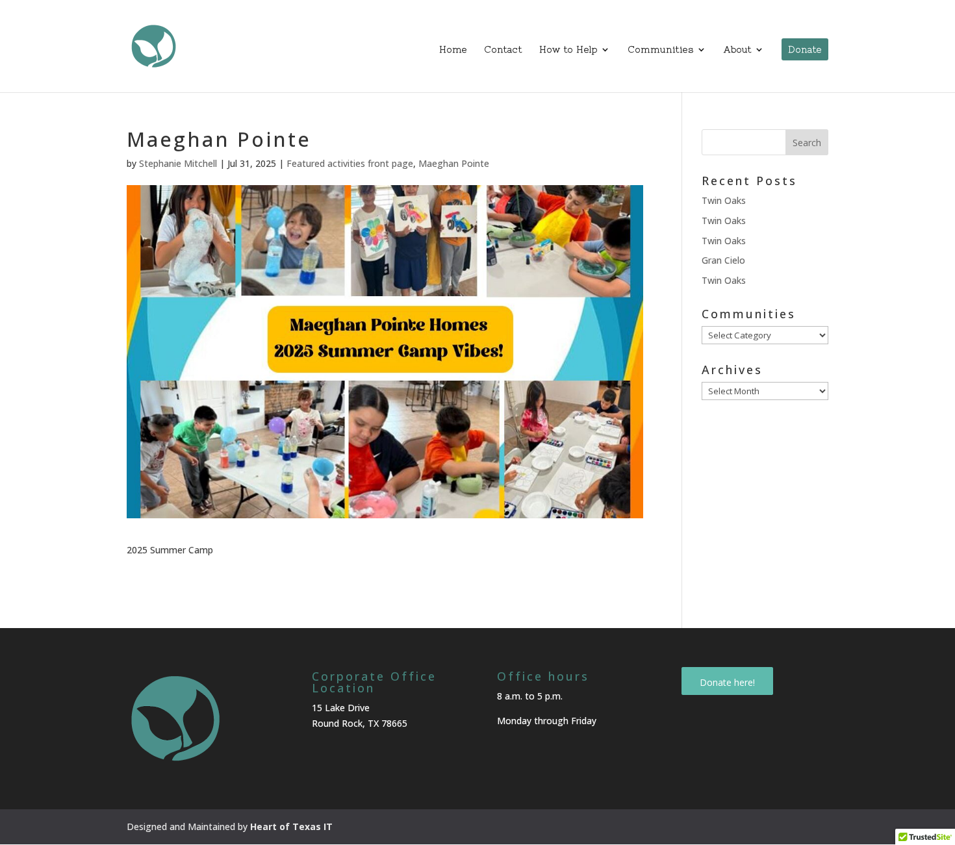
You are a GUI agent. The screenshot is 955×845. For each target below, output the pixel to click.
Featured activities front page (349, 163)
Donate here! (727, 682)
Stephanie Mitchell (178, 163)
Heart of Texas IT (291, 826)
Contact (503, 50)
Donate (805, 49)
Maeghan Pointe (453, 163)
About (738, 50)
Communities (661, 50)
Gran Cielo (723, 260)
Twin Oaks (724, 200)
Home (453, 50)
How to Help (568, 50)
